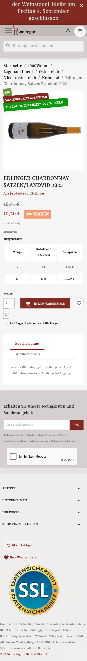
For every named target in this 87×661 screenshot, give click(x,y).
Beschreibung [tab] (27, 343)
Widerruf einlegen (22, 545)
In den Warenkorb (45, 304)
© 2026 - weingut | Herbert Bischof (23, 654)
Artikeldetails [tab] (28, 354)
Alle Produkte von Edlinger (24, 194)
